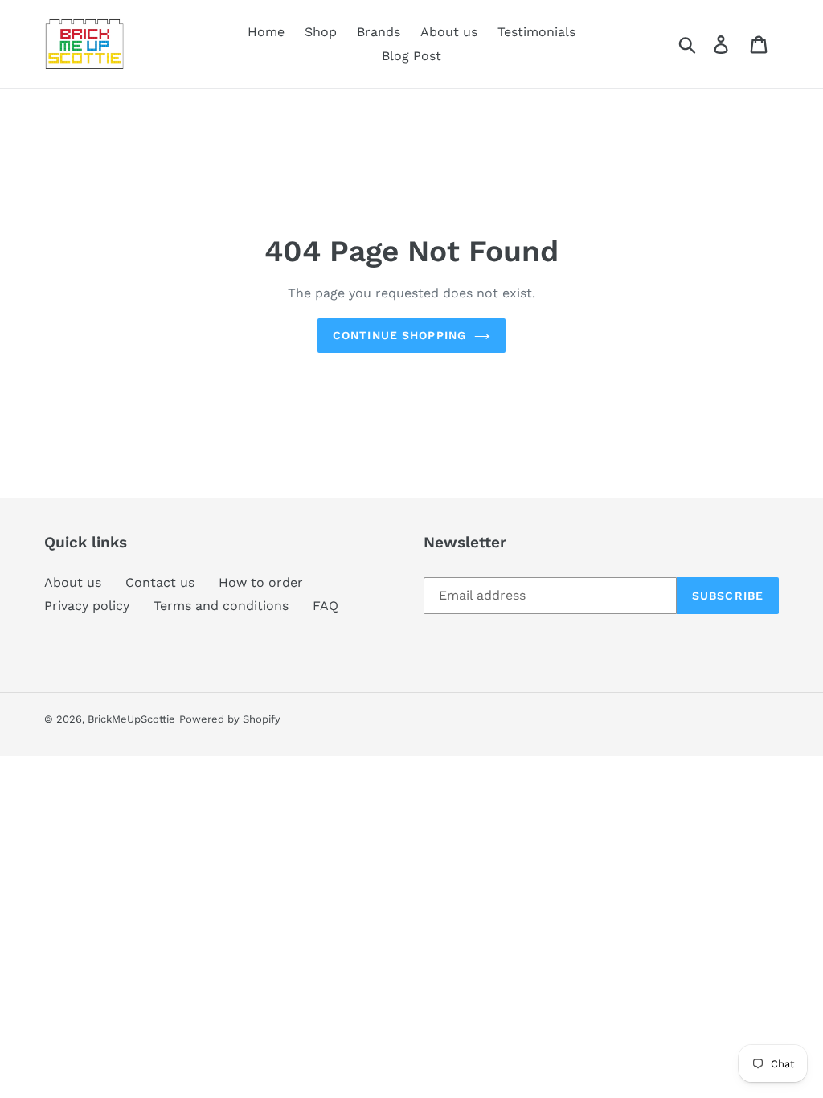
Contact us (159, 582)
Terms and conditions (221, 605)
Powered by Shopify (229, 719)
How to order (261, 582)
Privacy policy (86, 605)
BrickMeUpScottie (131, 719)
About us (72, 582)
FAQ (325, 605)
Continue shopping (399, 335)
